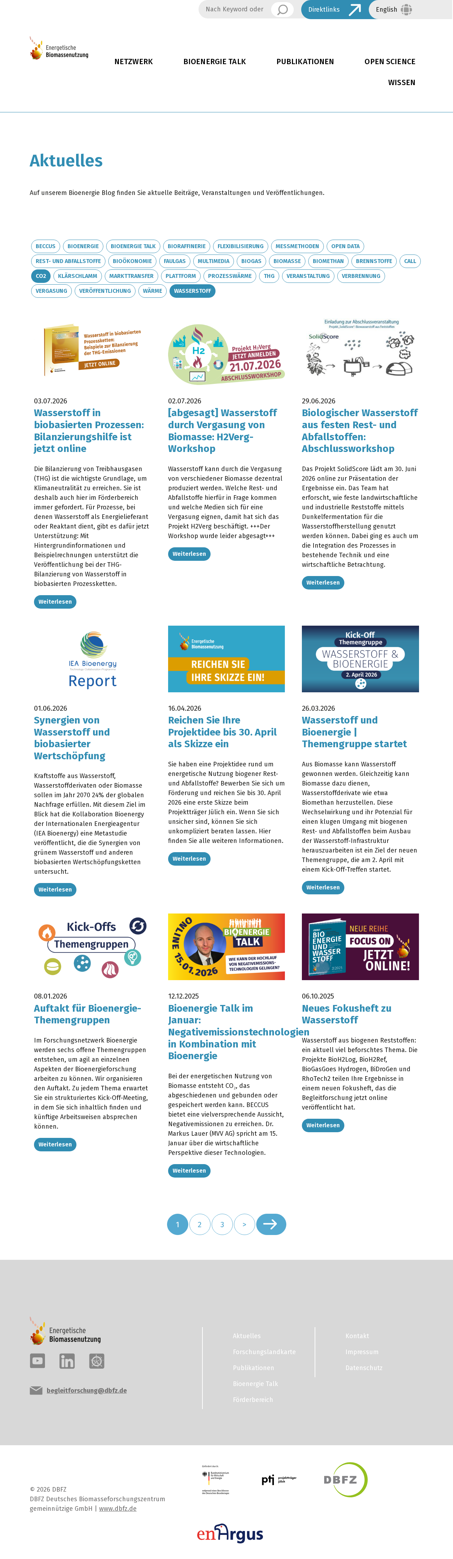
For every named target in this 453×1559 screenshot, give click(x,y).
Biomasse (287, 261)
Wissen (401, 82)
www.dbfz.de (118, 1509)
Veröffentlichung (105, 290)
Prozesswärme (230, 276)
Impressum (362, 1352)
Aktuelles (247, 1336)
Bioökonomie (132, 261)
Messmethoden (297, 246)
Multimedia (213, 261)
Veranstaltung (308, 276)
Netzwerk (133, 61)
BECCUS (46, 246)
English (386, 9)
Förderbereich (253, 1400)
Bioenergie (83, 246)
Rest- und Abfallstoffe (68, 261)
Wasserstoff (192, 290)
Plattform (181, 276)
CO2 (41, 276)
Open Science (390, 61)
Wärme (152, 290)
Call (410, 261)
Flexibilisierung (241, 246)
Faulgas (175, 261)
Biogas (251, 261)
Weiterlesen (55, 601)
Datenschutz (364, 1368)
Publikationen (305, 61)
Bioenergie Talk (214, 61)
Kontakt (357, 1336)
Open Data (345, 246)
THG (269, 276)
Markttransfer (131, 276)
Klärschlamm (77, 276)
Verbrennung (361, 276)
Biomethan (328, 261)
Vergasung (51, 290)
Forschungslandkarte (264, 1352)
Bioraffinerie (187, 246)
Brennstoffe (374, 261)
